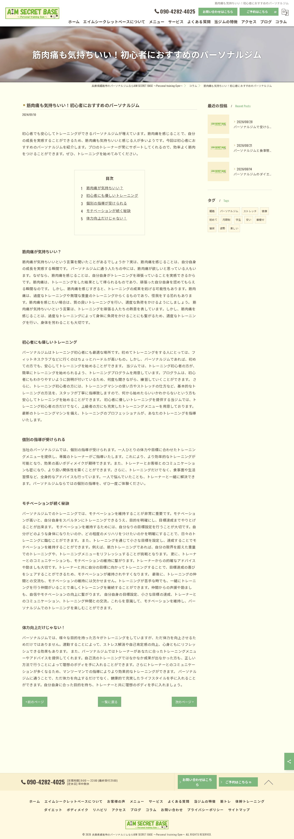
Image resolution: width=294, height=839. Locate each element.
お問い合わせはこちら (218, 11)
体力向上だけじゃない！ (106, 218)
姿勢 (222, 228)
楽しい (234, 228)
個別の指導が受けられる (106, 203)
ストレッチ (250, 211)
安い (248, 219)
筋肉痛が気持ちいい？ (104, 187)
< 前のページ (35, 701)
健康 (264, 211)
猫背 (212, 228)
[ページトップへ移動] (268, 782)
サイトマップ (239, 809)
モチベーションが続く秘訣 (108, 210)
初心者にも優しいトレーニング (112, 195)
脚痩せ (261, 219)
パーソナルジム (229, 211)
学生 (238, 219)
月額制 (227, 219)
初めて (213, 219)
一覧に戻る (109, 701)
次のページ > (184, 701)
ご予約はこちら (257, 11)
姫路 (212, 211)
